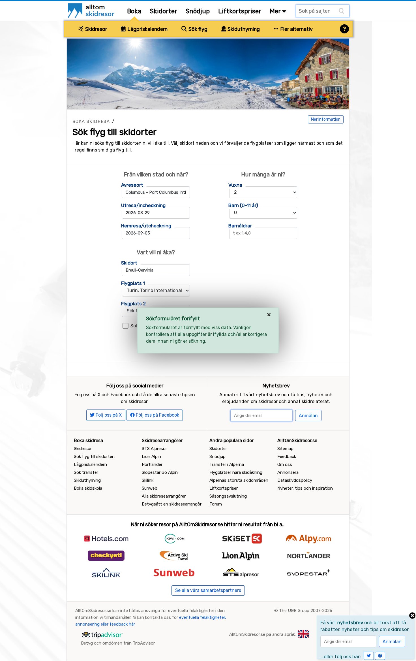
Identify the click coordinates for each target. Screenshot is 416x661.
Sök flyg (197, 29)
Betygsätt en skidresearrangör (171, 504)
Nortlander (152, 464)
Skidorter (163, 11)
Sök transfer (86, 472)
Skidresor (95, 29)
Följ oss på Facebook (157, 415)
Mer (276, 11)
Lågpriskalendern (147, 29)
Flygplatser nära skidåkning (235, 472)
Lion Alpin (151, 456)
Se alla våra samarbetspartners (208, 590)
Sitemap (285, 448)
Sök (210, 344)
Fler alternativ (296, 29)
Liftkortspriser (239, 11)
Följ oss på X (108, 415)
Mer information (325, 119)
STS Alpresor (154, 448)
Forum (215, 504)
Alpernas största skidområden (238, 480)
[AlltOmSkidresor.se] (92, 10)
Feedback (286, 456)
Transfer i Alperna (226, 464)
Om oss (284, 464)
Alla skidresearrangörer (164, 496)
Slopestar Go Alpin (160, 472)
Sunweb (149, 488)
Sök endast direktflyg (153, 326)
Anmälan (308, 415)
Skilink (147, 480)
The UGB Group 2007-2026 (305, 610)
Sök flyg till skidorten (94, 456)
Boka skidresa (91, 121)
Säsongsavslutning (228, 496)
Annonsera (288, 472)
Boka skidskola (88, 488)
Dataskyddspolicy (294, 480)
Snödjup (198, 11)
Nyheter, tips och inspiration (305, 488)
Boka (134, 11)
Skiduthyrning (243, 29)
